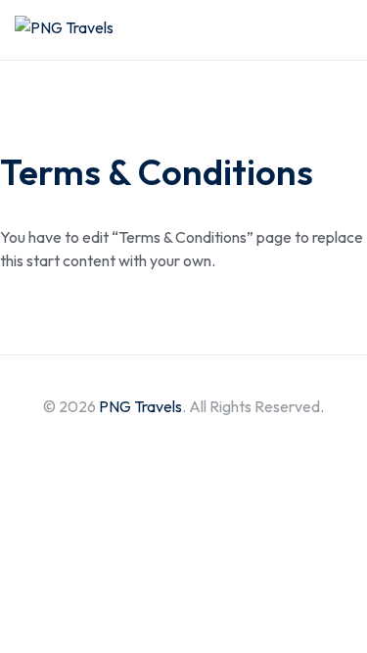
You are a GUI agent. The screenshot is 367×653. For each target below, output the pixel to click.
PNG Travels (140, 406)
